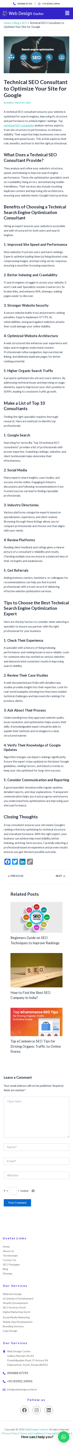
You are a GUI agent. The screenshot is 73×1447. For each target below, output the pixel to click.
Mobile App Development (18, 1321)
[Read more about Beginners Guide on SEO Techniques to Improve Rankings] (36, 916)
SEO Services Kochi (14, 1307)
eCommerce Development (18, 1298)
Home (7, 22)
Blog (16, 22)
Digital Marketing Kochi (16, 1311)
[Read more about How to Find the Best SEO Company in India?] (36, 970)
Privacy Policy (10, 1433)
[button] (67, 13)
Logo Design (10, 1330)
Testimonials (10, 1255)
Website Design (12, 1294)
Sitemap (7, 1273)
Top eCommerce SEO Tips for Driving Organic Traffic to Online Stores (35, 1046)
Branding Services (13, 1326)
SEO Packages (11, 1264)
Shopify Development (15, 1303)
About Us (8, 1251)
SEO (24, 22)
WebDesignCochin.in (36, 1429)
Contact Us (9, 1260)
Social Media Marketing (16, 1317)
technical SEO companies (19, 125)
